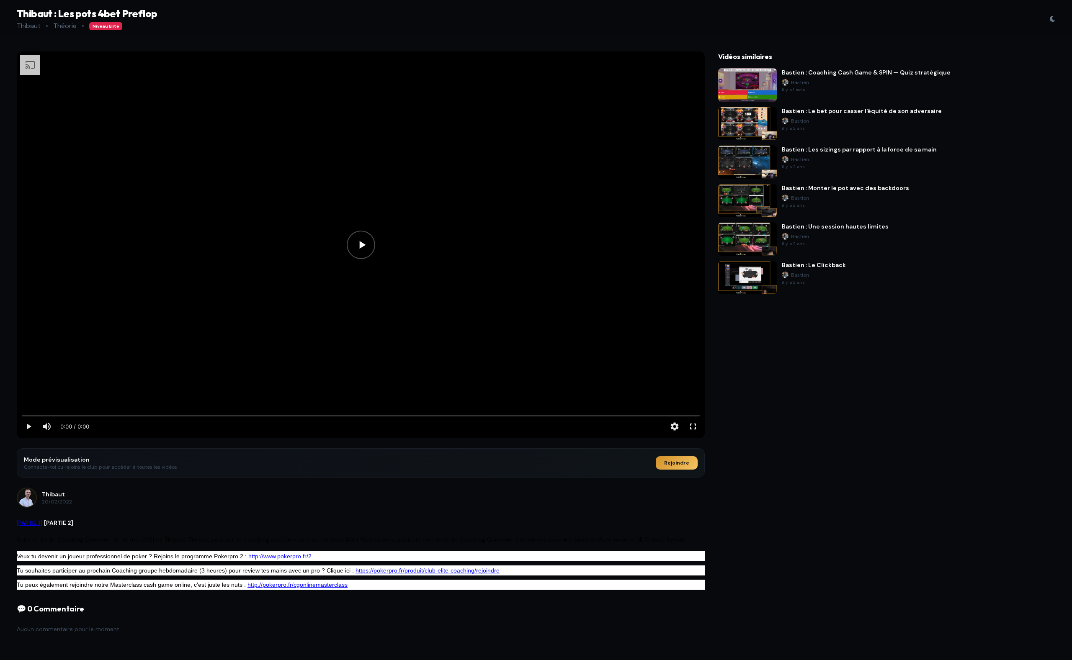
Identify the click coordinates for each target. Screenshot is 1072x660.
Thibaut (29, 25)
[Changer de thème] (1052, 19)
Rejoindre (676, 463)
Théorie (65, 25)
